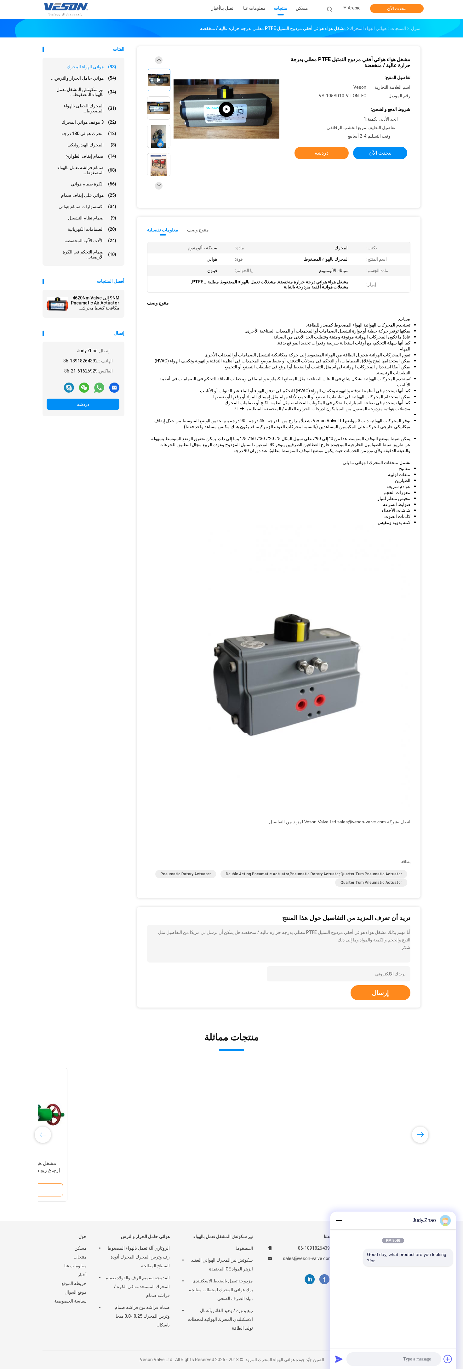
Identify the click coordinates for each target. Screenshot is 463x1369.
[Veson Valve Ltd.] (67, 9)
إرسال (380, 993)
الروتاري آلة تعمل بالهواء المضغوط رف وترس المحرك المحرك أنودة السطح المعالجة (138, 1257)
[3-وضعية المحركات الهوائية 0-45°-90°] (226, 109)
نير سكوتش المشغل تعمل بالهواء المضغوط (223, 1242)
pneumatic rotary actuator (186, 874)
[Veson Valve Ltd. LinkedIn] (310, 1279)
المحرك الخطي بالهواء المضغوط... (90, 108)
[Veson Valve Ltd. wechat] (84, 387)
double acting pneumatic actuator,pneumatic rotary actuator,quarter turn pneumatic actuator (314, 874)
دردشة (83, 404)
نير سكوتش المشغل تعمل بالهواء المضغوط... (86, 92)
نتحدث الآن (397, 8)
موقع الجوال (76, 1292)
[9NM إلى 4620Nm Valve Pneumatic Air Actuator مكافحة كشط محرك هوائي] (57, 304)
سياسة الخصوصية (70, 1301)
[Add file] (447, 1359)
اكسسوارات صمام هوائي (87, 206)
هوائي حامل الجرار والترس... (83, 78)
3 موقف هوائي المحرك (89, 122)
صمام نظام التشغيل (92, 217)
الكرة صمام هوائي (93, 183)
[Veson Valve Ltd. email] (114, 387)
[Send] (339, 1359)
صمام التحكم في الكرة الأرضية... (89, 254)
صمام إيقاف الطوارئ (91, 156)
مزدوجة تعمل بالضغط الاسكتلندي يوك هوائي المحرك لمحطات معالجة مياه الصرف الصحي (221, 1289)
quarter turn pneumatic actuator (371, 882)
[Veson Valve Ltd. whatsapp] (99, 387)
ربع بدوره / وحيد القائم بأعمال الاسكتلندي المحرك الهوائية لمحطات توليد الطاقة (220, 1319)
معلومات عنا (75, 1265)
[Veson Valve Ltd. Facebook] (324, 1279)
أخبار (82, 1274)
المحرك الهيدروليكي (91, 144)
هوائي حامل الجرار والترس (145, 1236)
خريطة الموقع (74, 1283)
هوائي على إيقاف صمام (88, 195)
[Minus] (339, 1220)
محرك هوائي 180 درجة (88, 133)
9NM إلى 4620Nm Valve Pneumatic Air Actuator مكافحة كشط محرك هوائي (95, 302)
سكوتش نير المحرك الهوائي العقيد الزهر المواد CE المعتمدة (222, 1264)
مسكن (80, 1248)
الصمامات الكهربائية (92, 229)
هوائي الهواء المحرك (91, 66)
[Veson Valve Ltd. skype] (69, 387)
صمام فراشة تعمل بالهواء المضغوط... (86, 170)
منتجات (80, 1256)
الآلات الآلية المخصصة (90, 240)
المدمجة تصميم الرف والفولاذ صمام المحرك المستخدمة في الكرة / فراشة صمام (138, 1286)
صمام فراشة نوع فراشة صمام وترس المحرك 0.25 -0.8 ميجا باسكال (142, 1316)
